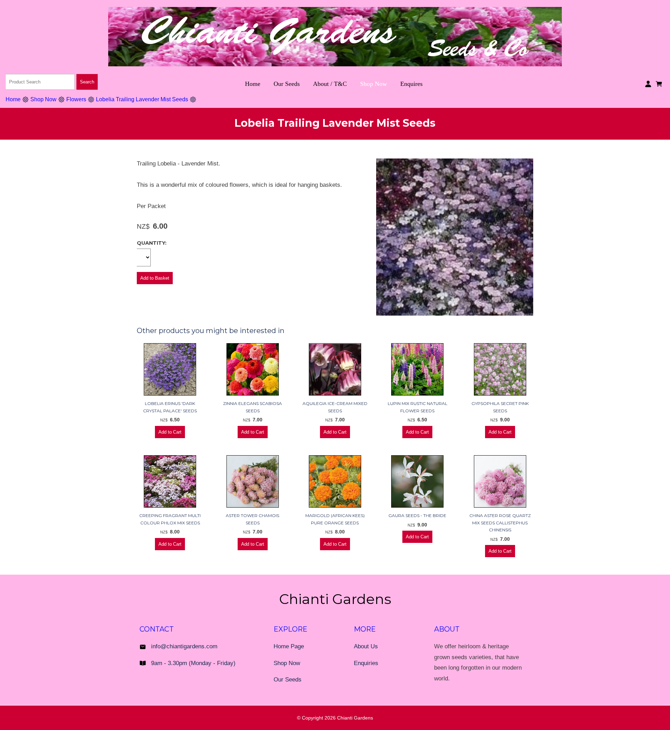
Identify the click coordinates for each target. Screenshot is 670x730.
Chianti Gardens (355, 718)
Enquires (411, 83)
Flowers (76, 99)
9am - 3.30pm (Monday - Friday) (193, 663)
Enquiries (366, 663)
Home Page (289, 646)
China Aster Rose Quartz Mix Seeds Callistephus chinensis (500, 522)
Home (252, 83)
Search (87, 81)
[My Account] (648, 84)
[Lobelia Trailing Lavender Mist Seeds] (454, 313)
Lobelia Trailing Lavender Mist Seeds (142, 99)
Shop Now (373, 83)
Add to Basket (154, 278)
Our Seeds (287, 83)
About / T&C (330, 83)
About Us (366, 646)
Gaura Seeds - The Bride (417, 515)
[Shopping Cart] (660, 83)
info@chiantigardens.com (184, 646)
